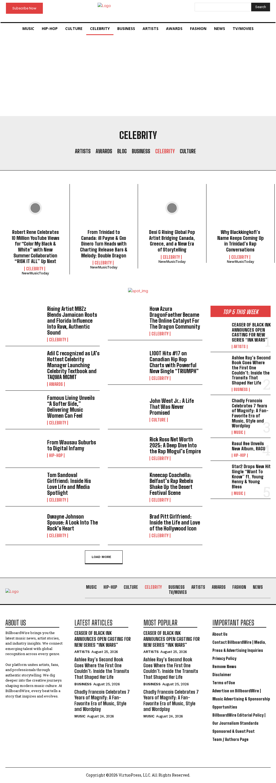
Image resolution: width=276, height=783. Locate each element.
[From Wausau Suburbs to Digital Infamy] (24, 448)
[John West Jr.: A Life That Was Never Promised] (127, 410)
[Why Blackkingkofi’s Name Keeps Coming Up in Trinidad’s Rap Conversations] (241, 208)
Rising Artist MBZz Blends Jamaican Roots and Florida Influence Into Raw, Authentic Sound (72, 320)
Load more (101, 557)
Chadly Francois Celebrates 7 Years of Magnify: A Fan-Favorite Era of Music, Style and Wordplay (250, 413)
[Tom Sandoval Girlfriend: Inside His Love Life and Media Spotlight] (24, 487)
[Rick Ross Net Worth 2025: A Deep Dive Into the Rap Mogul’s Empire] (127, 448)
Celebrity (165, 151)
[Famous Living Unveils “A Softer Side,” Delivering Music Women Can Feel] (24, 410)
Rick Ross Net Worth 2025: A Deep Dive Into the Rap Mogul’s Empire (175, 445)
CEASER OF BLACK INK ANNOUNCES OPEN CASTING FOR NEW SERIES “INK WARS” (251, 332)
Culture (188, 151)
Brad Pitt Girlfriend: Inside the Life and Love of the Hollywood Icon (175, 522)
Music (238, 432)
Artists (83, 151)
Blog (122, 151)
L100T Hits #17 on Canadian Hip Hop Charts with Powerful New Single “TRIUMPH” (174, 362)
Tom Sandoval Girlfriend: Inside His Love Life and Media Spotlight (69, 484)
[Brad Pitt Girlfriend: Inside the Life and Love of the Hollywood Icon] (127, 525)
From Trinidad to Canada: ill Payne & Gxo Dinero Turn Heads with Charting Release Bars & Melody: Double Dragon (103, 243)
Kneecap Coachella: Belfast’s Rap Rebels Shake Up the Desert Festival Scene (171, 484)
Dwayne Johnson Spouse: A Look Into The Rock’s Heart (72, 522)
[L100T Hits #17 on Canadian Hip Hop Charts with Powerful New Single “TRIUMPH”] (127, 365)
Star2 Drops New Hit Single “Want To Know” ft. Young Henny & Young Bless (251, 476)
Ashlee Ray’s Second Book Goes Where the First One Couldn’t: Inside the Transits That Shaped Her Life (251, 370)
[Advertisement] (138, 75)
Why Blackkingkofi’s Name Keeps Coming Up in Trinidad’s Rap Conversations (240, 241)
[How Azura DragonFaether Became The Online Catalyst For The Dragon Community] (127, 321)
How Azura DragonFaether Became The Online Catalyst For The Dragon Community (175, 317)
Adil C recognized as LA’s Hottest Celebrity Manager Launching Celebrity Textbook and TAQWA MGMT (73, 365)
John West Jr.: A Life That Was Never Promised (172, 406)
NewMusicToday (35, 273)
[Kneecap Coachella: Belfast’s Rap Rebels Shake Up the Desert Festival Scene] (127, 487)
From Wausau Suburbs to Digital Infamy (71, 445)
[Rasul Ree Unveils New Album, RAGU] (220, 449)
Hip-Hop (56, 455)
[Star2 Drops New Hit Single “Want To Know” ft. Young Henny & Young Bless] (220, 472)
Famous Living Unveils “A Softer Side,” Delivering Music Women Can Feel (71, 406)
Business (141, 151)
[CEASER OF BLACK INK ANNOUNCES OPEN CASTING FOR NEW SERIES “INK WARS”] (220, 330)
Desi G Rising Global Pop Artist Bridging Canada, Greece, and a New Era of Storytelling (172, 241)
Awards (104, 151)
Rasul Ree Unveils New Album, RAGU (248, 446)
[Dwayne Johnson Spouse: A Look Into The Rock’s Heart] (24, 525)
